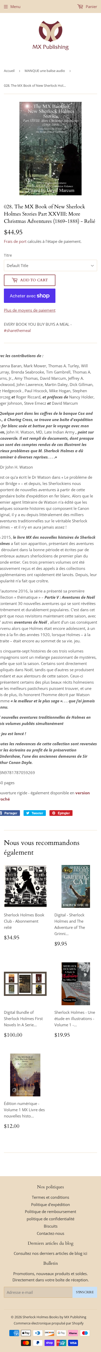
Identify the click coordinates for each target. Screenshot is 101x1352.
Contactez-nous (50, 1233)
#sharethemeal (17, 330)
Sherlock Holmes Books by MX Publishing (54, 1317)
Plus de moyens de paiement (29, 310)
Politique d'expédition (50, 1204)
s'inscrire (85, 1292)
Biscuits (50, 1226)
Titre (8, 255)
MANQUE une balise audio (45, 70)
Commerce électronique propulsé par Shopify (49, 1323)
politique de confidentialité (50, 1218)
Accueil (9, 70)
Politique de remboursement (50, 1211)
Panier (91, 6)
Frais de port (15, 241)
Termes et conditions (50, 1197)
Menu (15, 6)
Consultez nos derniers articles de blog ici (50, 1253)
